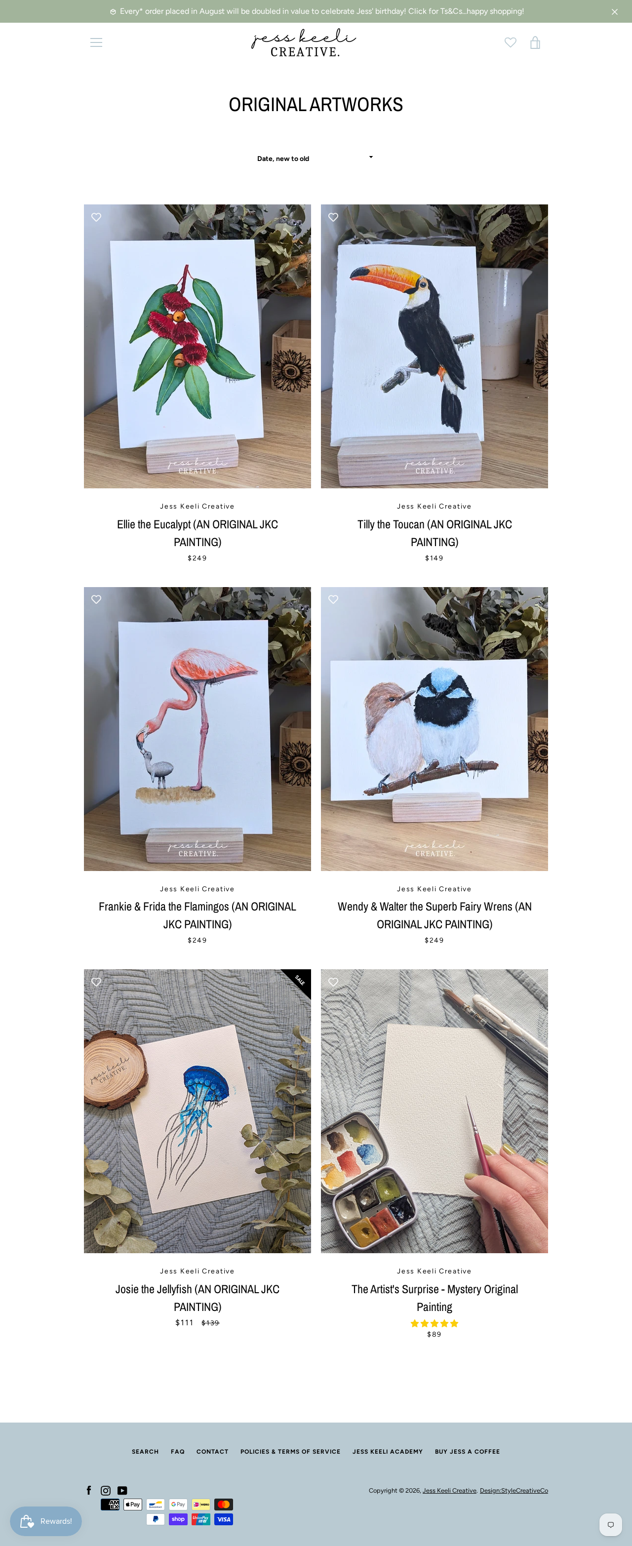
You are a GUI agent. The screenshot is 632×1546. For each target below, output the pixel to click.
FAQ (178, 1451)
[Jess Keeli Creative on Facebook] (89, 1490)
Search (145, 1451)
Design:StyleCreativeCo (514, 1490)
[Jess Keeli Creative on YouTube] (122, 1490)
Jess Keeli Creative (449, 1490)
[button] (434, 1323)
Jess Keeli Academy (388, 1451)
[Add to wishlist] (96, 217)
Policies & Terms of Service (290, 1451)
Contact (213, 1451)
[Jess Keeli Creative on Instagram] (106, 1490)
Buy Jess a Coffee (467, 1451)
